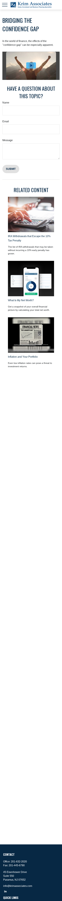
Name (5, 102)
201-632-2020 (19, 861)
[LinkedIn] (5, 891)
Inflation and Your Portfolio (23, 356)
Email (5, 121)
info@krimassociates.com (17, 886)
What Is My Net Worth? (21, 300)
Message (7, 140)
